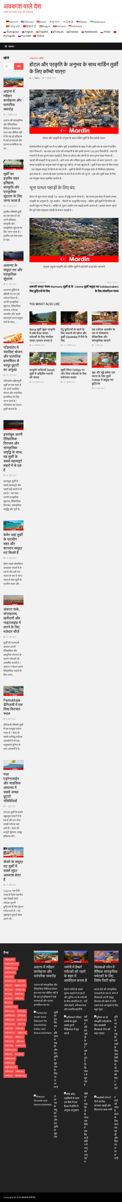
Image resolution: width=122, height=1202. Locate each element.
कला (9, 976)
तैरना (8, 994)
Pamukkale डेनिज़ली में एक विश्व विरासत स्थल (13, 707)
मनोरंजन (9, 1032)
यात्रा (9, 1041)
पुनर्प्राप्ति (10, 1015)
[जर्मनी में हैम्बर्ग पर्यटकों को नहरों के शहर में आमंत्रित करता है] (76, 957)
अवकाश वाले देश (22, 6)
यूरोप (20, 1041)
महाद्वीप (22, 1032)
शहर (19, 1054)
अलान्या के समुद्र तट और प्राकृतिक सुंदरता (12, 272)
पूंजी (21, 1015)
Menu (11, 46)
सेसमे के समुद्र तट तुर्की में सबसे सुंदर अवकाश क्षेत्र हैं (13, 871)
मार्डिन (41, 58)
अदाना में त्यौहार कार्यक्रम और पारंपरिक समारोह (12, 100)
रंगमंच (9, 1045)
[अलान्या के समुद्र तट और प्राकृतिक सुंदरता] (43, 1096)
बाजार (9, 1028)
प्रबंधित (9, 1020)
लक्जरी (20, 1045)
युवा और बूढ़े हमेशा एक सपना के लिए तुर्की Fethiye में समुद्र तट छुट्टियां (103, 378)
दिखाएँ (19, 994)
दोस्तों (19, 998)
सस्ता (20, 1071)
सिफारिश (20, 1075)
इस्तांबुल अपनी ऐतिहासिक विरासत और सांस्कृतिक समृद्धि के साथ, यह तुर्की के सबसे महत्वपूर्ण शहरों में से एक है (12, 452)
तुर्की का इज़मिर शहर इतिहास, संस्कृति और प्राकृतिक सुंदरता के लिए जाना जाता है (12, 187)
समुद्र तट (11, 1067)
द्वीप (8, 1002)
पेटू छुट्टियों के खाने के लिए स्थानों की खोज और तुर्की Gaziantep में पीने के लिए (74, 335)
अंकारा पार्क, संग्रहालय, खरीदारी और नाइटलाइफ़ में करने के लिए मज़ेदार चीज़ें (12, 620)
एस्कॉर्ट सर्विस (11, 964)
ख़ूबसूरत (20, 985)
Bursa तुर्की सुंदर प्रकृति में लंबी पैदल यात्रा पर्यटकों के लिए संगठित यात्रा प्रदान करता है (42, 335)
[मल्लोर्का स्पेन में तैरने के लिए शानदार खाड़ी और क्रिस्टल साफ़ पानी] (103, 1097)
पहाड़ (21, 1011)
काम (21, 981)
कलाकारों (10, 981)
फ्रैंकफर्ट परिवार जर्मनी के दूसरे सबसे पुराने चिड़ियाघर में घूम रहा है (86, 1050)
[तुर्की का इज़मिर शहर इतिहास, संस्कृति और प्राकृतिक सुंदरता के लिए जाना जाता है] (43, 1012)
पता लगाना (11, 1007)
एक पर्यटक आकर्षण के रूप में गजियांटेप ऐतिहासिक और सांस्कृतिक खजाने (103, 335)
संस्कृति (10, 1058)
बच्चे (21, 1024)
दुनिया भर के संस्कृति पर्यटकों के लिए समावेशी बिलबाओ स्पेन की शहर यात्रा (116, 1052)
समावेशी (9, 1063)
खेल (8, 989)
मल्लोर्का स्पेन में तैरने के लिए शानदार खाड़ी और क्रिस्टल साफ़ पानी (116, 1127)
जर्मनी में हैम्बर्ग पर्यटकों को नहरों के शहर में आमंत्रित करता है (75, 974)
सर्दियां (9, 1071)
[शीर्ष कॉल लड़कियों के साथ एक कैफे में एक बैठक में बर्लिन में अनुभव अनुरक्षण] (73, 1094)
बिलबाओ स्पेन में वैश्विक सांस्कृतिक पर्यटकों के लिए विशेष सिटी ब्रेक (106, 974)
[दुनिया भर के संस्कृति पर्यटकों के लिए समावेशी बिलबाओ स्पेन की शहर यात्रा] (103, 1017)
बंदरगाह (10, 1024)
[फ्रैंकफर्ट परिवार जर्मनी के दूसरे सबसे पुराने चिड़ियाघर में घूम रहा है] (73, 1017)
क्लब (8, 985)
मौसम (8, 1037)
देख (8, 998)
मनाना (20, 1028)
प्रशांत (21, 1020)
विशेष (8, 1054)
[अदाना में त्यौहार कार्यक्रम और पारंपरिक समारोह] (46, 957)
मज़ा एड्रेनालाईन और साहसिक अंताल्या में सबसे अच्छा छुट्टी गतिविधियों (12, 787)
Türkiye (33, 58)
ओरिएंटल (10, 972)
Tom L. (37, 78)
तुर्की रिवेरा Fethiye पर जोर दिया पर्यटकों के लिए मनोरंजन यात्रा (73, 373)
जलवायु (20, 989)
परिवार (9, 1011)
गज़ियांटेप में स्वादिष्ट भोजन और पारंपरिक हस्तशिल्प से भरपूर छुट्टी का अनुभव (12, 358)
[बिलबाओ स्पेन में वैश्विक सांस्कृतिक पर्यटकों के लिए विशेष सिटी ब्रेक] (106, 957)
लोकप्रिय (10, 1050)
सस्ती (8, 1075)
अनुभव (9, 959)
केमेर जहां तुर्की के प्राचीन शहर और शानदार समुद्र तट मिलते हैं (13, 544)
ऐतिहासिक (11, 968)
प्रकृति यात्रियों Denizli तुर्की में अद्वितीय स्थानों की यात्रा (42, 373)
